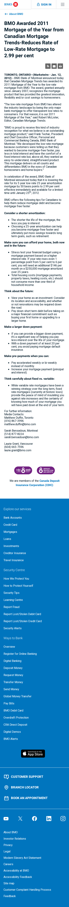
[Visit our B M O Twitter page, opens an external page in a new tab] (20, 818)
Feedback (10, 896)
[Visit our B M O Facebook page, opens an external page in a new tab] (34, 818)
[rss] (48, 66)
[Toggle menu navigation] (62, 4)
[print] (60, 66)
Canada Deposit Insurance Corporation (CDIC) (37, 483)
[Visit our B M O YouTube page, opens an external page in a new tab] (6, 818)
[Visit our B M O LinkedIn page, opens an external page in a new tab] (48, 818)
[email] (54, 66)
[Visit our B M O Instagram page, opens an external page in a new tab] (63, 818)
